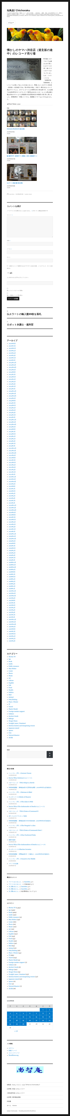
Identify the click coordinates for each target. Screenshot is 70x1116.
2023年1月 (12, 446)
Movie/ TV (12, 657)
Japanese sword (14, 728)
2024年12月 (12, 391)
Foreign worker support (17, 711)
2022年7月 (12, 460)
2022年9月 (12, 455)
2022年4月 (12, 467)
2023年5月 (12, 436)
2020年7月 (12, 517)
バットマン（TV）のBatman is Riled (20, 792)
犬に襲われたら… (14, 886)
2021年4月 (12, 496)
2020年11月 (12, 508)
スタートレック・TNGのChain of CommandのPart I (25, 830)
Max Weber (12, 668)
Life (10, 685)
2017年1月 (12, 617)
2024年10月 (12, 396)
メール (9, 249)
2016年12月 (12, 619)
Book (10, 661)
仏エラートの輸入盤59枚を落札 (15, 183)
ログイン (11, 1048)
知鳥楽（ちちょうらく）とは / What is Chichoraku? (23, 1084)
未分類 (11, 737)
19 (23, 1020)
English (11, 683)
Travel (11, 706)
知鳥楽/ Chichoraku (18, 10)
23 (49, 1020)
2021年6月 (12, 491)
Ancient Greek (13, 716)
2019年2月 (12, 557)
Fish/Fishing (13, 699)
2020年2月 (12, 529)
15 (43, 1017)
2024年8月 (12, 400)
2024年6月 (12, 405)
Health (11, 690)
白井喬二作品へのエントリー (16, 1089)
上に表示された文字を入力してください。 (18, 277)
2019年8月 (12, 543)
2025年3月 (12, 384)
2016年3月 (12, 641)
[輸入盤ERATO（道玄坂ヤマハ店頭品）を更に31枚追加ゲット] (31, 145)
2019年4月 (12, 553)
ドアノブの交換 (13, 863)
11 (16, 1017)
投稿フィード (13, 1050)
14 (36, 1017)
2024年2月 (12, 415)
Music (30, 194)
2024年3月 (12, 412)
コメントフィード (14, 1053)
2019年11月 (12, 536)
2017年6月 (12, 605)
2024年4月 (12, 410)
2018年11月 (12, 565)
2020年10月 (12, 510)
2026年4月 (12, 353)
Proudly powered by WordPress (27, 1111)
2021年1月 (12, 503)
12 (23, 1017)
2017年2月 (12, 615)
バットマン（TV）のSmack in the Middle (22, 859)
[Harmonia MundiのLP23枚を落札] (31, 118)
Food (10, 687)
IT (9, 704)
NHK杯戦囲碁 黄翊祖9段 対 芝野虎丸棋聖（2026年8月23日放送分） (30, 787)
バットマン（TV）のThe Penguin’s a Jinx (22, 825)
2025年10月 (12, 367)
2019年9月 (12, 541)
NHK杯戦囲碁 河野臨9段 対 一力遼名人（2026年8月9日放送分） (29, 854)
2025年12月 (12, 362)
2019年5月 (12, 550)
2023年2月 (12, 443)
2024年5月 (12, 408)
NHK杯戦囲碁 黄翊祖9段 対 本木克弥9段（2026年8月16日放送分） (30, 821)
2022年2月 (12, 472)
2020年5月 (12, 522)
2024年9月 (12, 398)
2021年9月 (12, 484)
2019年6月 (12, 548)
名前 (8, 240)
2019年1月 (12, 560)
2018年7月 (12, 574)
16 (49, 1017)
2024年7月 (12, 403)
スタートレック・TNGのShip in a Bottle (21, 783)
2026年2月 (12, 358)
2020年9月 (12, 512)
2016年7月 (12, 631)
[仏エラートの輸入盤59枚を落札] (31, 172)
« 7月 (16, 1031)
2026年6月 (12, 348)
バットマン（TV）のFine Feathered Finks (22, 835)
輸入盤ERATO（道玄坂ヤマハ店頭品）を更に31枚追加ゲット (22, 156)
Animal (11, 697)
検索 (8, 750)
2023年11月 (12, 422)
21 (36, 1020)
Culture (11, 680)
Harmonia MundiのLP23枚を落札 (16, 129)
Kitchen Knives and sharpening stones (22, 726)
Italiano (11, 714)
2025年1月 (12, 389)
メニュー (11, 22)
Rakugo (11, 718)
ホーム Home (12, 1105)
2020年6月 (12, 519)
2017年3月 (12, 612)
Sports (11, 730)
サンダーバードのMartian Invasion (20, 849)
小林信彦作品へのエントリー (16, 1093)
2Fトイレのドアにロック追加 (18, 816)
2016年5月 (12, 636)
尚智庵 (9, 1101)
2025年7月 (12, 374)
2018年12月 (12, 562)
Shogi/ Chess (13, 721)
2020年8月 (12, 515)
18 (17, 1020)
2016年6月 (12, 634)
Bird (10, 695)
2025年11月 (12, 365)
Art (10, 678)
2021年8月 (12, 486)
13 (30, 1017)
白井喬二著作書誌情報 (14, 1097)
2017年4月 (12, 610)
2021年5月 (12, 493)
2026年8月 (12, 343)
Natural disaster (14, 735)
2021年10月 (12, 481)
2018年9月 (12, 569)
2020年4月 (12, 524)
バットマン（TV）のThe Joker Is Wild (21, 802)
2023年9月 (12, 427)
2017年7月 (12, 603)
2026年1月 (12, 360)
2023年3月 (12, 441)
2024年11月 (12, 393)
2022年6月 (12, 462)
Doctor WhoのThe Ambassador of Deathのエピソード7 (27, 806)
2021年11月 (12, 479)
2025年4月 (12, 381)
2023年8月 (12, 429)
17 (10, 1020)
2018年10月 (12, 567)
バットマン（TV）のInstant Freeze (20, 773)
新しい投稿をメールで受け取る (14, 295)
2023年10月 (12, 424)
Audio (26, 194)
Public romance (14, 666)
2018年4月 (12, 581)
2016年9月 (12, 626)
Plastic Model (13, 709)
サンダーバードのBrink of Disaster (20, 797)
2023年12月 (12, 419)
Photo (11, 673)
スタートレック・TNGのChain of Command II (23, 811)
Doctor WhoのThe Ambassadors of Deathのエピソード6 (27, 844)
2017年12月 (12, 591)
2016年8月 (12, 629)
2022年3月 (12, 469)
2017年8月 (12, 600)
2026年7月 (12, 346)
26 (23, 1024)
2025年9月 (12, 370)
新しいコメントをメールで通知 (14, 290)
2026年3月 (12, 355)
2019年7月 (12, 546)
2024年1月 (12, 417)
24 (10, 1024)
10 (10, 1017)
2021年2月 (12, 500)
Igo (10, 659)
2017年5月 (12, 607)
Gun (10, 733)
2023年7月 (12, 431)
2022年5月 (12, 465)
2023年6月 (12, 434)
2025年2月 (12, 386)
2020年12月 (12, 505)
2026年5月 (12, 350)
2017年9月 (12, 598)
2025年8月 (12, 372)
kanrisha (11, 194)
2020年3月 (12, 527)
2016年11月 (12, 622)
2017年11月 (12, 593)
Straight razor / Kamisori (17, 723)
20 (30, 1020)
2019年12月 (12, 534)
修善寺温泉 (12, 840)
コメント (10, 215)
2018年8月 (12, 572)
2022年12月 (12, 448)
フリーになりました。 (15, 882)
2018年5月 (12, 579)
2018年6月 (12, 576)
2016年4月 (12, 638)
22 (43, 1020)
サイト (8, 257)
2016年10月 (12, 624)
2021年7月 (12, 488)
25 (17, 1024)
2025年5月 (12, 379)
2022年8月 (12, 458)
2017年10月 (12, 596)
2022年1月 (12, 474)
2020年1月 (12, 531)
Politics (11, 692)
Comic (11, 671)
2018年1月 (12, 588)
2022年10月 (12, 453)
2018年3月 (12, 584)
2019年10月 (12, 538)
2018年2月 (12, 586)
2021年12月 (12, 477)
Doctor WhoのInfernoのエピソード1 (20, 778)
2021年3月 (12, 498)
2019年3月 (12, 555)
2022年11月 (12, 450)
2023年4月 (12, 439)
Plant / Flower (13, 702)
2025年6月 (12, 377)
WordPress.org (14, 1055)
